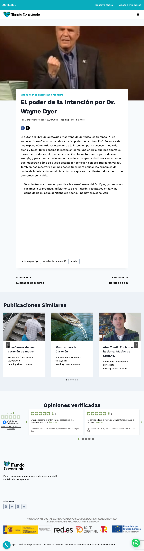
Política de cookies (53, 544)
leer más (53, 422)
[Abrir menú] (138, 14)
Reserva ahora (104, 4)
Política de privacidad (30, 544)
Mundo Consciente (34, 120)
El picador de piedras (30, 280)
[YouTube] (24, 506)
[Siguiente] (136, 345)
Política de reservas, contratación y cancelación (90, 544)
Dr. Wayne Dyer (30, 261)
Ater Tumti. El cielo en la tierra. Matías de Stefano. (118, 351)
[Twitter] (11, 506)
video (74, 261)
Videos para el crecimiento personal (42, 95)
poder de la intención (55, 261)
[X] (28, 128)
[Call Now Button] (7, 545)
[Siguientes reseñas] (142, 422)
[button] (136, 543)
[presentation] (24, 327)
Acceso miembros (130, 4)
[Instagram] (17, 506)
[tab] (66, 379)
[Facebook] (23, 128)
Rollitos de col (118, 280)
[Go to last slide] (8, 345)
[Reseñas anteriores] (26, 422)
